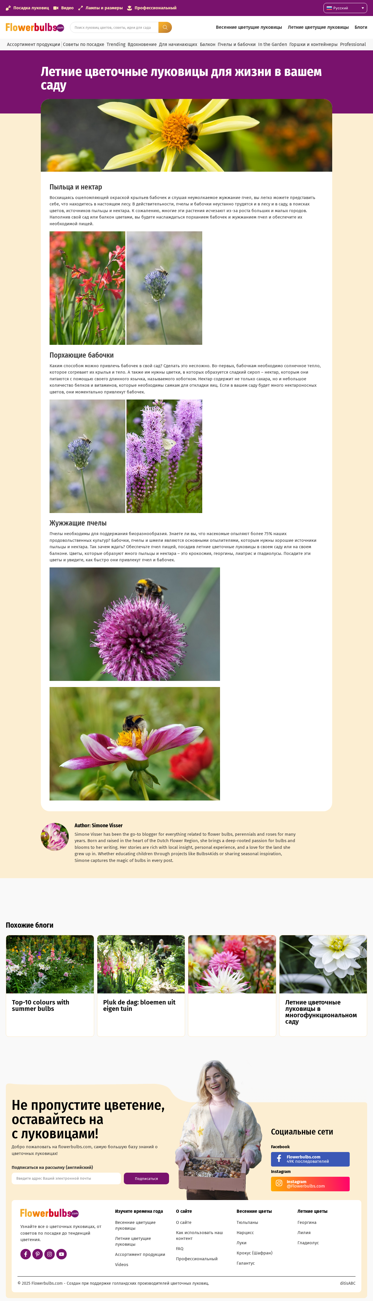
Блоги (361, 27)
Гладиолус (308, 1242)
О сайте (183, 1222)
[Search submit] (165, 27)
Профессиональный (197, 1258)
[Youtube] (61, 1254)
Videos (121, 1264)
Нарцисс (245, 1232)
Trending (116, 44)
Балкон (207, 44)
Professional (353, 44)
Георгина (307, 1222)
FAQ (179, 1248)
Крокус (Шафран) (254, 1253)
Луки (242, 1242)
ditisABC (348, 1283)
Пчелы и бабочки (237, 44)
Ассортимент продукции (33, 44)
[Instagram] (49, 1254)
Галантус (246, 1263)
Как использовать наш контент (199, 1235)
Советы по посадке (83, 44)
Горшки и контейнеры (313, 44)
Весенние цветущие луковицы (249, 27)
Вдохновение (142, 44)
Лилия (304, 1232)
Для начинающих (178, 44)
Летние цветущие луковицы (318, 27)
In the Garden (272, 44)
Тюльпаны (247, 1222)
